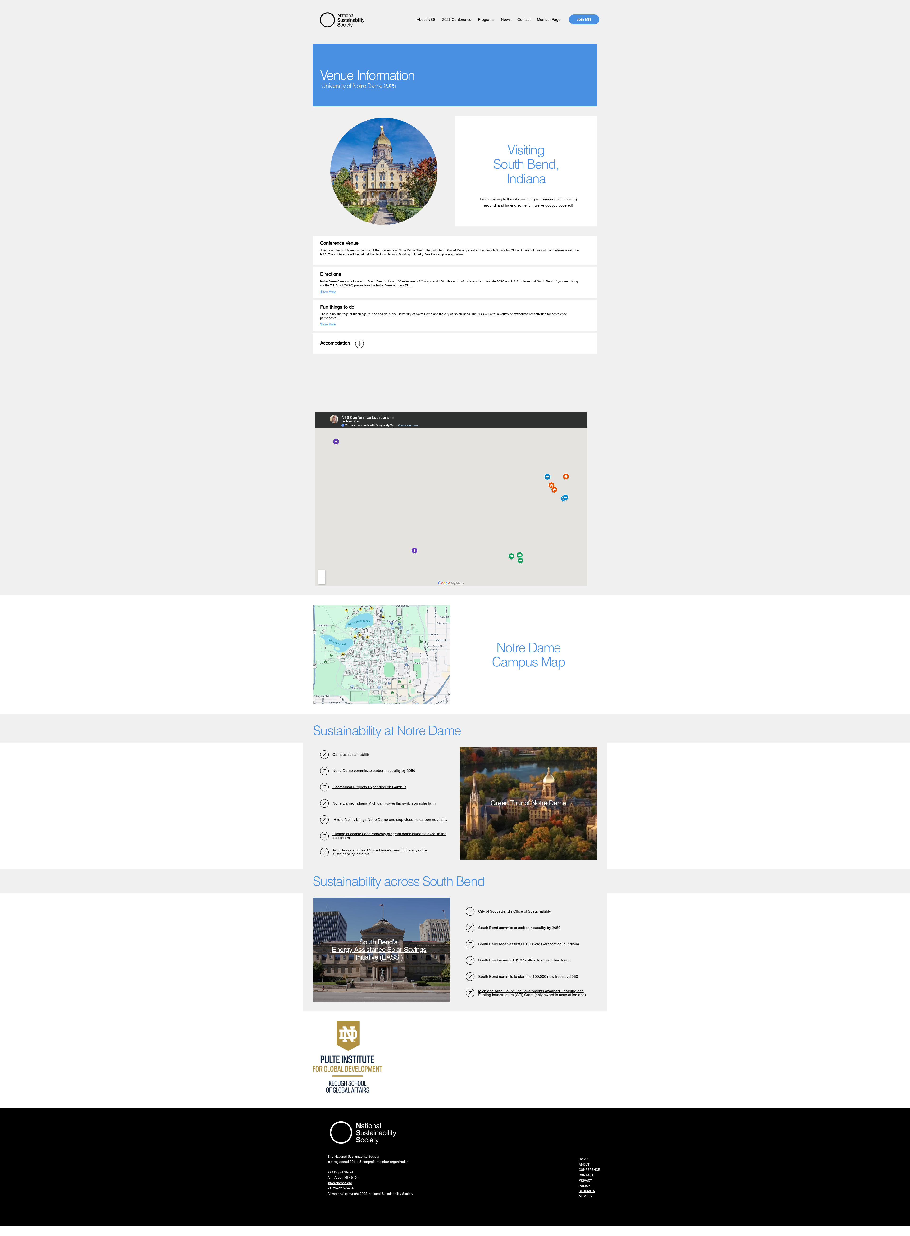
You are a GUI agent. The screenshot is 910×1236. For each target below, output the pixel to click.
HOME (583, 1159)
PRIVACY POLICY (585, 1183)
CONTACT (586, 1175)
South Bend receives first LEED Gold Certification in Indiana (528, 944)
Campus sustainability (351, 754)
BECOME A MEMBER (587, 1194)
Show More (328, 291)
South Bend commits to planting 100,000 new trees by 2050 (528, 976)
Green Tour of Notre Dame (528, 803)
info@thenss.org (340, 1183)
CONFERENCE (589, 1169)
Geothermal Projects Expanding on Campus (369, 787)
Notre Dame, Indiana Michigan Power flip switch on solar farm (384, 803)
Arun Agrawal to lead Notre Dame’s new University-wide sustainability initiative (379, 852)
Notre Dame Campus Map (528, 654)
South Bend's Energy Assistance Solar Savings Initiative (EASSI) (379, 949)
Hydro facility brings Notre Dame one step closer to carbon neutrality (389, 819)
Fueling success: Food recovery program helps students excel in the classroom (389, 836)
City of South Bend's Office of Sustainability (514, 911)
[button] (426, 19)
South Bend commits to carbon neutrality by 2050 (519, 927)
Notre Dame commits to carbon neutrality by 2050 (373, 770)
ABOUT (584, 1164)
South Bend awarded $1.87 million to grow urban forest (524, 960)
